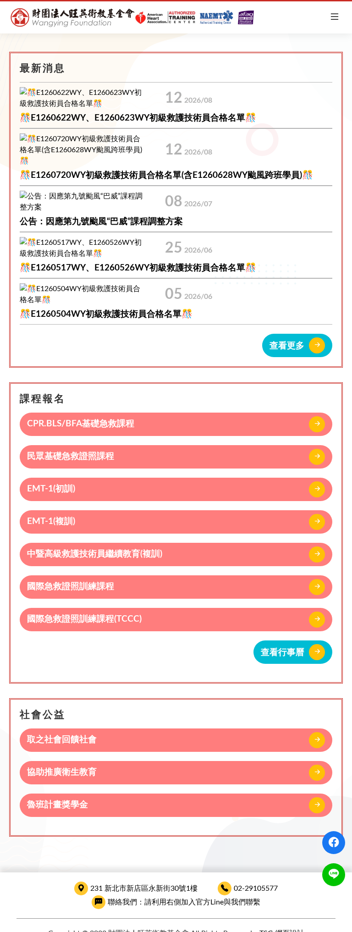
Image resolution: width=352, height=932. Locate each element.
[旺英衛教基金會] (131, 17)
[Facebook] (333, 842)
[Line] (333, 874)
